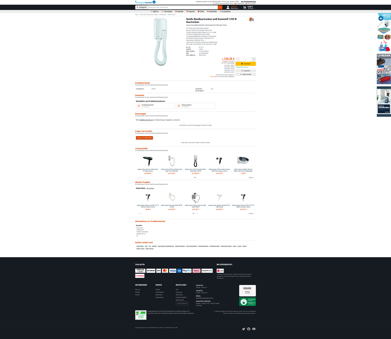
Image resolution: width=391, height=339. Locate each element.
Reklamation (159, 295)
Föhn (146, 246)
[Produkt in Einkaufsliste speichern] (246, 71)
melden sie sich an (146, 120)
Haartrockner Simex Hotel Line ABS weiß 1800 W (195, 206)
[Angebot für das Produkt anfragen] (246, 74)
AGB (177, 289)
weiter (250, 177)
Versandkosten (159, 292)
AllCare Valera (140, 248)
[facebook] (249, 329)
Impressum (179, 292)
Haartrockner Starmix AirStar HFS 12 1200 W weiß (219, 206)
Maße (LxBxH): (190, 51)
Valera (234, 246)
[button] (233, 7)
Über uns (137, 289)
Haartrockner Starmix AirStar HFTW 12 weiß (171, 206)
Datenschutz (179, 295)
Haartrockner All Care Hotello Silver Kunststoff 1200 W (195, 170)
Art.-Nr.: (188, 47)
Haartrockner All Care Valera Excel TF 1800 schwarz (148, 170)
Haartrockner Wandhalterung (166, 246)
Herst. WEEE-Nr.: (191, 55)
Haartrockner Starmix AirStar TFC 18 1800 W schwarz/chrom (243, 206)
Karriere (137, 295)
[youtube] (254, 329)
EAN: (187, 53)
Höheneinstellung (180, 246)
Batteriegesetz (180, 300)
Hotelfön (154, 246)
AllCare (245, 246)
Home (136, 14)
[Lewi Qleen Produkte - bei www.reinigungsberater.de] (384, 69)
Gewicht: (188, 49)
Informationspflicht (181, 297)
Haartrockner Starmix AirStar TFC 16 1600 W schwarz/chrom (148, 206)
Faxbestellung (159, 297)
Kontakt (137, 292)
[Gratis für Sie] (384, 32)
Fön (150, 246)
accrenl (239, 246)
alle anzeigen (150, 188)
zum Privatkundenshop (248, 2)
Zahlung (157, 289)
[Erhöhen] (254, 59)
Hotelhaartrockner (215, 246)
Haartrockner (172, 14)
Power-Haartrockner (191, 246)
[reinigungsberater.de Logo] (145, 2)
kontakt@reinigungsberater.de (204, 298)
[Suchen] (220, 7)
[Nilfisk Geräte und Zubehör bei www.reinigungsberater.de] (384, 101)
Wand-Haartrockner (226, 246)
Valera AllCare (150, 248)
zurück (140, 177)
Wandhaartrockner (203, 246)
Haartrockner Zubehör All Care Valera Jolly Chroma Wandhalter (243, 170)
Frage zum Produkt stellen (144, 138)
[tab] (194, 177)
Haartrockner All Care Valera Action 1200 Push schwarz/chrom (219, 170)
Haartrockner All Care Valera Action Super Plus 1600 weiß (171, 170)
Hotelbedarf (162, 14)
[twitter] (244, 329)
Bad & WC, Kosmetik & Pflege (149, 14)
